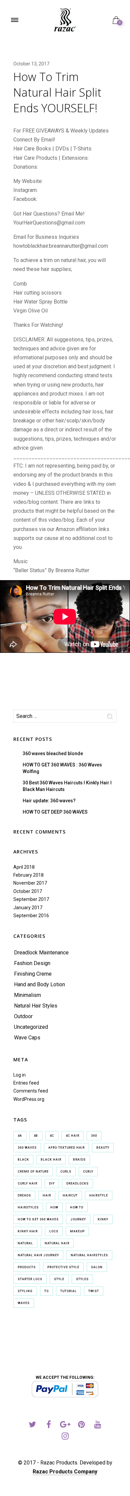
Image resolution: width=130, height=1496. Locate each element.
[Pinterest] (81, 1425)
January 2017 (27, 907)
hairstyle (98, 1195)
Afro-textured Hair (66, 1147)
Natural (25, 1243)
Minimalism (27, 995)
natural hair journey (38, 1255)
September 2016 (31, 915)
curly (88, 1171)
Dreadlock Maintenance (41, 952)
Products (27, 1267)
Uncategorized (31, 1027)
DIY (52, 1183)
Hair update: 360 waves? (49, 800)
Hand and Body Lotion (39, 984)
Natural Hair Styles (35, 1006)
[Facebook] (48, 1425)
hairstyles (28, 1207)
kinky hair (28, 1231)
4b (36, 1135)
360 (94, 1135)
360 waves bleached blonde (53, 753)
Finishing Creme (33, 974)
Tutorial (68, 1291)
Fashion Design (32, 963)
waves (24, 1303)
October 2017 (27, 891)
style (59, 1279)
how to (76, 1207)
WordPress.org (28, 1099)
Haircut (70, 1195)
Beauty (102, 1147)
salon (97, 1267)
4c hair (72, 1135)
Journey (78, 1219)
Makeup (77, 1231)
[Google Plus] (65, 1425)
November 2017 (30, 883)
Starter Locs (30, 1279)
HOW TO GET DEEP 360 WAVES (55, 812)
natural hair (57, 1243)
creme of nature (33, 1171)
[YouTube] (97, 1425)
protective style (63, 1267)
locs (53, 1231)
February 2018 (28, 875)
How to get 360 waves (38, 1219)
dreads (24, 1195)
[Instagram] (65, 1437)
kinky (103, 1219)
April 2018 (24, 867)
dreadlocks (77, 1183)
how (54, 1207)
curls (65, 1171)
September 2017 (31, 899)
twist (93, 1291)
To (46, 1291)
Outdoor (23, 1016)
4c (52, 1135)
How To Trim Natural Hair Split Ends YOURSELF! (57, 92)
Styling (25, 1291)
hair (47, 1195)
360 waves (27, 1147)
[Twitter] (32, 1425)
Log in (19, 1075)
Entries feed (26, 1083)
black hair (51, 1159)
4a (20, 1135)
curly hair (27, 1183)
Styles (82, 1279)
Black (23, 1159)
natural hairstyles (89, 1255)
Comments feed (30, 1091)
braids (79, 1159)
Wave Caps (27, 1037)
